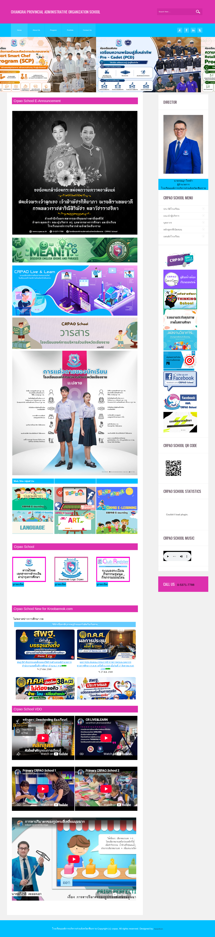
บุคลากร (167, 222)
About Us (36, 30)
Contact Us (87, 30)
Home (19, 30)
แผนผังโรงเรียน (171, 236)
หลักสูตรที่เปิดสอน (172, 229)
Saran (156, 929)
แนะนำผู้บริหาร (171, 215)
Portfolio (70, 30)
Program (53, 30)
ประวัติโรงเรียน (171, 209)
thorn (161, 929)
